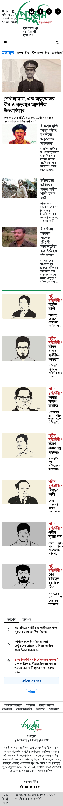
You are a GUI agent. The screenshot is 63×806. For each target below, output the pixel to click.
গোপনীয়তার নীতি (13, 705)
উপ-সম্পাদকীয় (40, 53)
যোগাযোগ (54, 709)
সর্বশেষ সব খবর (31, 681)
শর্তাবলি (30, 705)
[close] (57, 42)
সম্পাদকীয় (23, 53)
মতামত (8, 53)
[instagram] (40, 787)
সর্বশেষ (11, 619)
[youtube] (27, 787)
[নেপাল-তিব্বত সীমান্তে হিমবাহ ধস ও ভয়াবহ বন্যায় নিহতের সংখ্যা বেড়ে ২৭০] (31, 666)
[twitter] (32, 787)
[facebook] (22, 787)
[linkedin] (36, 787)
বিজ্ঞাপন (40, 709)
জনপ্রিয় (27, 619)
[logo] (31, 725)
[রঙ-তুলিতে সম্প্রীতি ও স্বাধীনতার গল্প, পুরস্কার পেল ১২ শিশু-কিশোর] (31, 630)
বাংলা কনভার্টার (24, 709)
